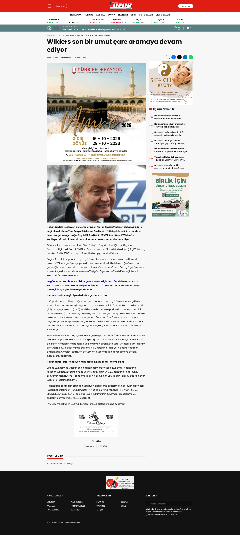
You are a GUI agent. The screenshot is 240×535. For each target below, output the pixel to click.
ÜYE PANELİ (100, 506)
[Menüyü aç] (49, 6)
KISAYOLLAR (103, 495)
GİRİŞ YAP (124, 502)
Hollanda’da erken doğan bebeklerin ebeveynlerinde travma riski (93, 29)
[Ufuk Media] (121, 6)
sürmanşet (90, 446)
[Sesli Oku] (168, 57)
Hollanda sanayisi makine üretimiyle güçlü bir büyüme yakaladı (168, 167)
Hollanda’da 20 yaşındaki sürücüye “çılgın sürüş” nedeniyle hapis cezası (170, 142)
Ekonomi (123, 14)
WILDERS (103, 446)
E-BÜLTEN (151, 495)
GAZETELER (75, 510)
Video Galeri (163, 14)
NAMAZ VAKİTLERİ (78, 506)
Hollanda (75, 14)
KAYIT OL (100, 502)
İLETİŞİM (99, 510)
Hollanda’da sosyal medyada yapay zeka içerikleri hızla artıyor (170, 150)
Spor (133, 14)
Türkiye (88, 14)
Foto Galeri (146, 14)
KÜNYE (123, 506)
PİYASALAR (51, 506)
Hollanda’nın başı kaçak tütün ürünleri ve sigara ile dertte (169, 133)
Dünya (111, 14)
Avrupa (100, 14)
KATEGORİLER (55, 495)
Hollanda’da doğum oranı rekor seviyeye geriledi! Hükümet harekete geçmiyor (170, 125)
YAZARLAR (51, 502)
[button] (54, 28)
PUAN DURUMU (77, 502)
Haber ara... (60, 6)
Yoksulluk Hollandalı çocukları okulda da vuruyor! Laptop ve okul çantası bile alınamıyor (169, 158)
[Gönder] (190, 504)
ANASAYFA (51, 35)
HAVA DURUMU (53, 510)
